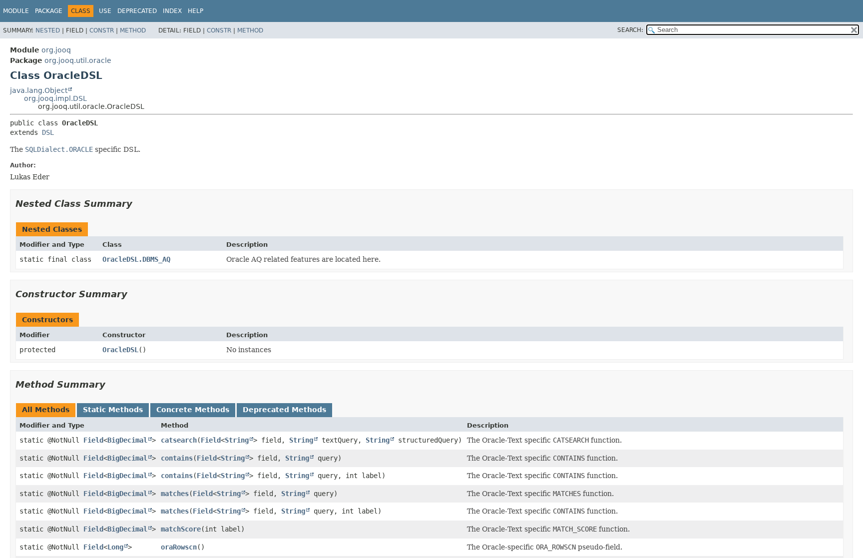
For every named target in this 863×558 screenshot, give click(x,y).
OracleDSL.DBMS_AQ (136, 259)
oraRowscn (179, 547)
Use (105, 10)
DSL (48, 132)
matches (175, 494)
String (237, 440)
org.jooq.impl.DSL (55, 98)
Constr (101, 30)
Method (133, 30)
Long (115, 547)
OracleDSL (120, 350)
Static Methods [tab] (113, 410)
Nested (47, 30)
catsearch (179, 440)
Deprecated (137, 10)
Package (48, 10)
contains (177, 458)
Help (195, 10)
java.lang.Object (38, 90)
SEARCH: (630, 29)
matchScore (181, 529)
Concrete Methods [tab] (192, 410)
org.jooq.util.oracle (77, 60)
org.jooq (56, 50)
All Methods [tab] (45, 410)
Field (93, 440)
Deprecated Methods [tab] (284, 410)
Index (172, 10)
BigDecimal (127, 440)
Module (16, 10)
